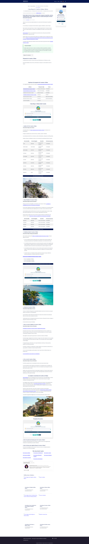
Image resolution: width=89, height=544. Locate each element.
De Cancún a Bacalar (48, 455)
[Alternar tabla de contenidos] (32, 55)
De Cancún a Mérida (26, 455)
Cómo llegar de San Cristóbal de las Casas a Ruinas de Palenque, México (30, 506)
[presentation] (30, 481)
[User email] (28, 470)
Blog (61, 1)
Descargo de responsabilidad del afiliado (39, 538)
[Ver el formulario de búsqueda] (65, 1)
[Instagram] (25, 470)
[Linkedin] (24, 470)
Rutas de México (32, 6)
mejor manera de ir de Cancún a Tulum (37, 130)
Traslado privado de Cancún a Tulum (29, 94)
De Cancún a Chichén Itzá (38, 452)
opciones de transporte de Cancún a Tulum (45, 84)
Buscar (64, 6)
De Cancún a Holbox (26, 452)
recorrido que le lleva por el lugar (40, 383)
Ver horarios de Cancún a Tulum (38, 175)
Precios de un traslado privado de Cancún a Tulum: (32, 256)
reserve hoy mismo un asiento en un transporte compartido (39, 215)
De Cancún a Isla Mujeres (37, 458)
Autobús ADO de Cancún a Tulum (29, 88)
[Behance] (26, 470)
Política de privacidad (27, 538)
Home (29, 6)
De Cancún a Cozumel (27, 457)
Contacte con (25, 540)
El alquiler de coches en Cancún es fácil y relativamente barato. (34, 328)
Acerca (55, 1)
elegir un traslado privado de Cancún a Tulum (40, 235)
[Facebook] (27, 470)
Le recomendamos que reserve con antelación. (31, 353)
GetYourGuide (25, 32)
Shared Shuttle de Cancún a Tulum (29, 90)
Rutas (59, 1)
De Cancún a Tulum (47, 452)
